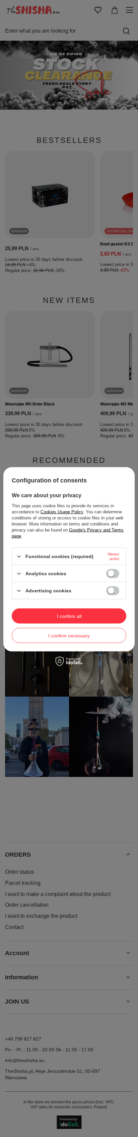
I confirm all (69, 616)
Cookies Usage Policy (62, 511)
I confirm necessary (69, 635)
